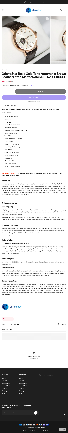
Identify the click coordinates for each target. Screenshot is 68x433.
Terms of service (37, 430)
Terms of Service (6, 386)
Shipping (4, 391)
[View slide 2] (33, 362)
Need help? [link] (63, 324)
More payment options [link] (34, 101)
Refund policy (23, 430)
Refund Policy (6, 381)
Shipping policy (45, 430)
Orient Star (5, 70)
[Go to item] (26, 66)
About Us (4, 388)
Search (4, 378)
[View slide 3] (35, 362)
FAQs (3, 393)
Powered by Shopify (39, 427)
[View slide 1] (31, 362)
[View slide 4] (37, 362)
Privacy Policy (6, 383)
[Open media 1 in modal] (47, 18)
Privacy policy (30, 430)
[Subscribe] (35, 413)
